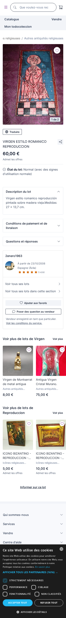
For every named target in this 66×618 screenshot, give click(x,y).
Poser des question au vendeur (35, 311)
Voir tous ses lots (17, 284)
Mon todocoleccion (18, 26)
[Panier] (61, 7)
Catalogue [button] (11, 19)
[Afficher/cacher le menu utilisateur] (5, 7)
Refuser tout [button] (49, 602)
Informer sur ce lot (33, 487)
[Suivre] (57, 50)
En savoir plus (42, 566)
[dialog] (33, 581)
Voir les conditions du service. (24, 323)
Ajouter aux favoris (35, 303)
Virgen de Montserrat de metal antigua (17, 382)
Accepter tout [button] (17, 602)
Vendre (57, 19)
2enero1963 (13, 256)
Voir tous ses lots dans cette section (30, 291)
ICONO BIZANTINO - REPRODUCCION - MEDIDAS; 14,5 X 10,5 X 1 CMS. (17, 456)
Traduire (14, 131)
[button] (33, 191)
